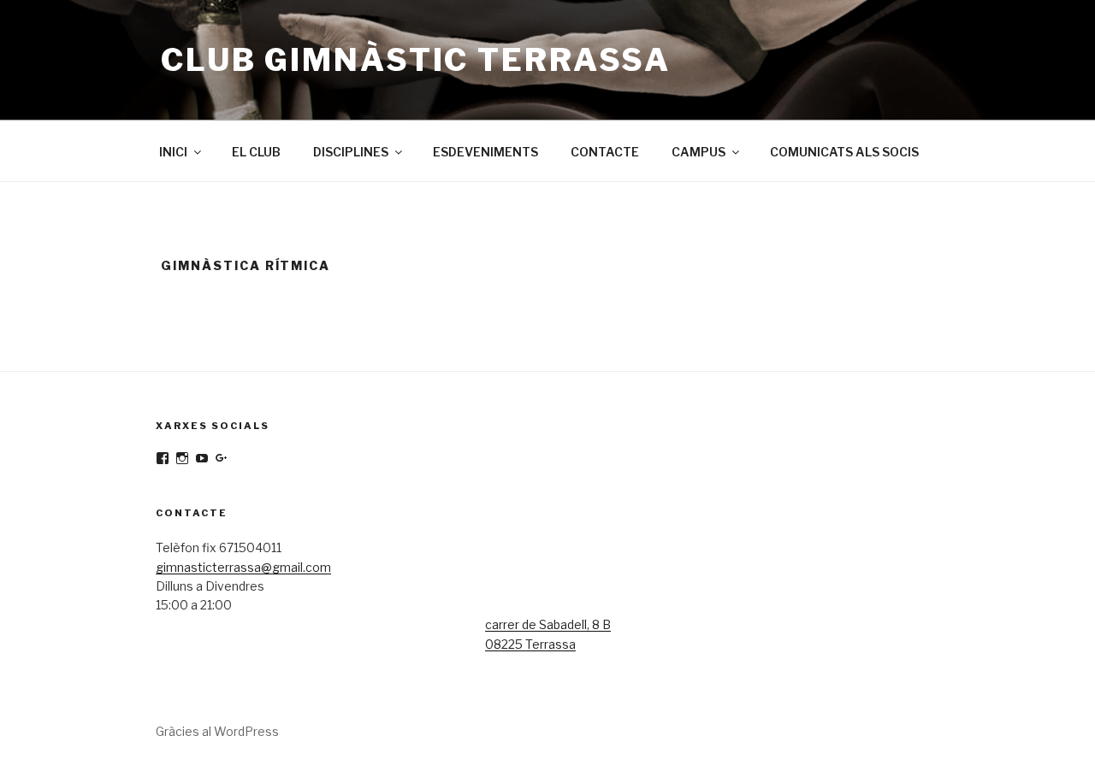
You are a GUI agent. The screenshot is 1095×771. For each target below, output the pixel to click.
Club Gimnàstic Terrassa (416, 60)
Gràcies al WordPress (217, 731)
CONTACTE (605, 151)
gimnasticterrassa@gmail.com (243, 567)
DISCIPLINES (350, 151)
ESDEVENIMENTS (485, 151)
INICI (173, 151)
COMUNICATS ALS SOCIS (844, 151)
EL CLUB (256, 151)
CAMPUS (698, 151)
